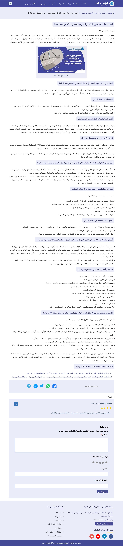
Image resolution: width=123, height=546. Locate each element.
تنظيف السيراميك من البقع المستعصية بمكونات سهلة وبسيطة (68, 376)
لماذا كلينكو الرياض (31, 3)
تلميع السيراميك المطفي (36, 373)
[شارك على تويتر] (41, 386)
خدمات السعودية (73, 3)
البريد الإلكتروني (100, 480)
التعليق (104, 434)
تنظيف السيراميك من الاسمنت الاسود (98, 373)
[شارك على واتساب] (48, 386)
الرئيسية (111, 13)
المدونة (102, 13)
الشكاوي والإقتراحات (54, 532)
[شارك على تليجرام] (29, 386)
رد (16, 404)
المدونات (61, 3)
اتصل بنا (58, 528)
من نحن (43, 3)
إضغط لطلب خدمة (104, 523)
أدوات (52, 3)
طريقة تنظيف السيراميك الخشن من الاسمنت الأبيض (64, 373)
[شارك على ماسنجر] (35, 387)
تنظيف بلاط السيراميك (37, 376)
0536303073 (98, 519)
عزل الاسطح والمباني (89, 13)
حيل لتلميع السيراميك (19, 376)
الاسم (104, 468)
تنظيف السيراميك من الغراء (102, 376)
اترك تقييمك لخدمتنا (100, 456)
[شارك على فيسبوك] (54, 387)
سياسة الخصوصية (55, 535)
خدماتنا (86, 3)
